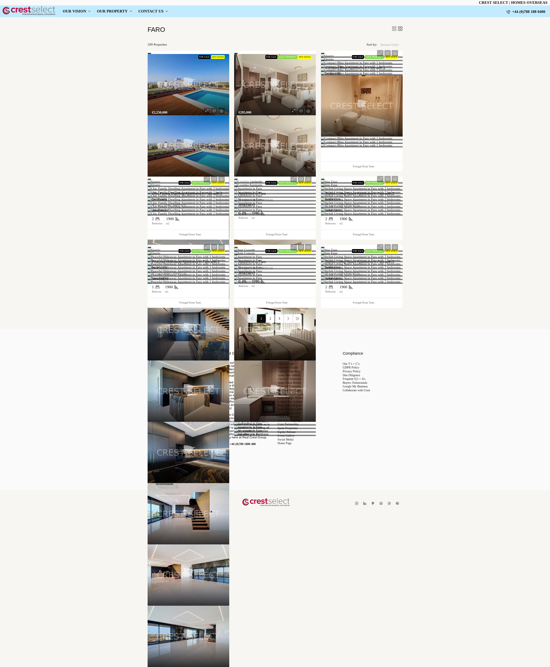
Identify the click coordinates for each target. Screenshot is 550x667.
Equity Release (287, 432)
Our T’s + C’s (351, 364)
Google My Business (355, 386)
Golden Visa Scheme (290, 402)
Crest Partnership (288, 424)
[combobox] (390, 49)
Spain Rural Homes (289, 383)
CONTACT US (150, 11)
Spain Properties (288, 428)
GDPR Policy (351, 368)
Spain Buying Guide (290, 409)
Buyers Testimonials (355, 383)
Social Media (285, 440)
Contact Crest (286, 364)
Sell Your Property (289, 421)
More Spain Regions (290, 405)
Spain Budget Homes (290, 398)
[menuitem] (525, 11)
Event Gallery (286, 436)
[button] (394, 28)
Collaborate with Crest (356, 390)
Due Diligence (351, 375)
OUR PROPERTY (112, 11)
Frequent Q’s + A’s (354, 379)
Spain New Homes (289, 375)
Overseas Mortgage (289, 390)
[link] (188, 84)
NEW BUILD (218, 57)
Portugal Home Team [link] (363, 166)
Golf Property (287, 57)
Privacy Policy (352, 371)
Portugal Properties (289, 386)
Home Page (285, 443)
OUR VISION (74, 11)
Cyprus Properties (288, 371)
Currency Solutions (289, 379)
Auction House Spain (290, 394)
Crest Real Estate (288, 368)
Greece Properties (288, 417)
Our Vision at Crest (289, 413)
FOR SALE (204, 57)
